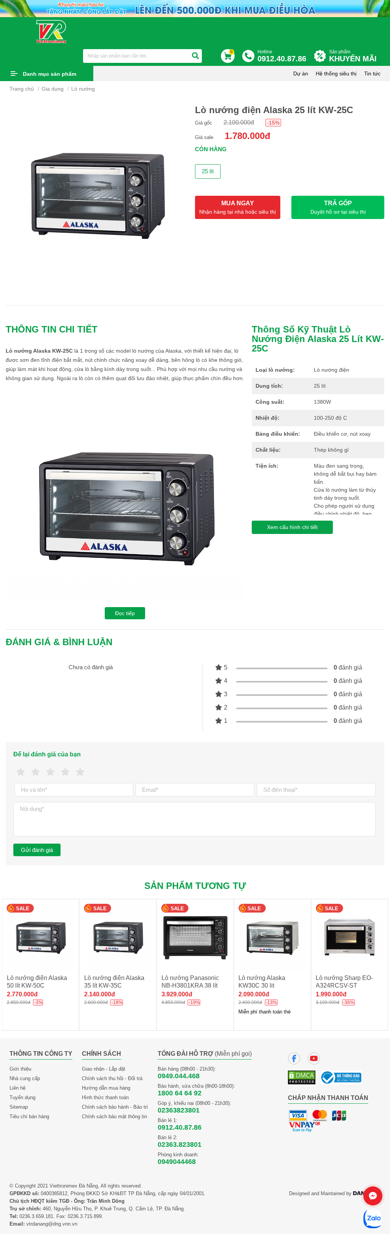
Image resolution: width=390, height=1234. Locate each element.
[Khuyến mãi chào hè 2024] (195, 8)
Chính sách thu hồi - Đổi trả (112, 1078)
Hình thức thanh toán (105, 1097)
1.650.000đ (331, 994)
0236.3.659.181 (36, 1216)
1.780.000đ (247, 136)
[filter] (195, 56)
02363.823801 (179, 1144)
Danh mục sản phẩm (49, 74)
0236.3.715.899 (85, 1216)
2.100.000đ (239, 122)
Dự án (300, 73)
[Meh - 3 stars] (50, 772)
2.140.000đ (22, 994)
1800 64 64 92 (179, 1093)
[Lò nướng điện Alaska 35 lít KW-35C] (40, 937)
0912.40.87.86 (179, 1127)
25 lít (208, 171)
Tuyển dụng (22, 1097)
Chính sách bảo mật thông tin (114, 1116)
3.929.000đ (99, 994)
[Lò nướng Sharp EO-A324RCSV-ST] (272, 937)
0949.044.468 (179, 1076)
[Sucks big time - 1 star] (20, 772)
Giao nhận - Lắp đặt (103, 1069)
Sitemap (19, 1107)
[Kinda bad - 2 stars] (35, 772)
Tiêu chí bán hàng (29, 1116)
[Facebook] (294, 1058)
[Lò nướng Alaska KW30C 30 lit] (195, 937)
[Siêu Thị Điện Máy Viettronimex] (51, 31)
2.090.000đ (176, 994)
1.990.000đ (253, 994)
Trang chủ (22, 89)
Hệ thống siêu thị (336, 73)
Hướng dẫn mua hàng (106, 1088)
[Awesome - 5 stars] (80, 772)
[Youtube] (314, 1058)
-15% (273, 123)
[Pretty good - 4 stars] (65, 772)
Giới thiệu (20, 1069)
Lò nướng (83, 89)
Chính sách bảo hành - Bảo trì (115, 1107)
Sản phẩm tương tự (195, 886)
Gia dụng (53, 89)
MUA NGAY (237, 207)
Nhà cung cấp (25, 1078)
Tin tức (372, 73)
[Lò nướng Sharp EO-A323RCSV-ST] (349, 937)
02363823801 (179, 1110)
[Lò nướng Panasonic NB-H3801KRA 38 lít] (118, 937)
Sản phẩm (353, 56)
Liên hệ (18, 1088)
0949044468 (177, 1161)
